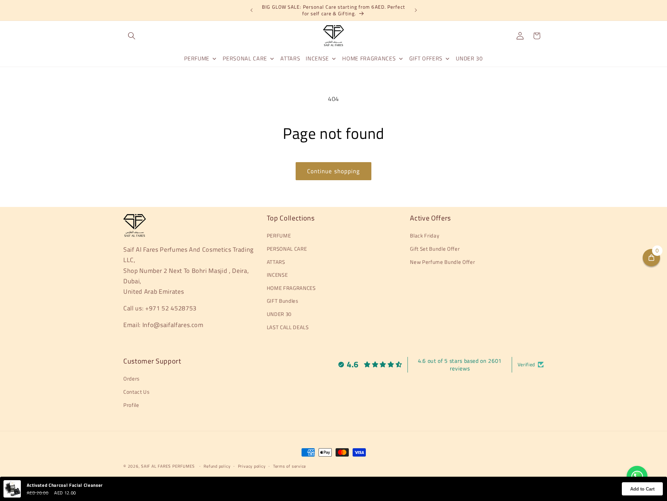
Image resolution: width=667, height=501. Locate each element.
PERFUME (279, 236)
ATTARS (276, 262)
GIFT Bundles (282, 301)
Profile (131, 405)
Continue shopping (333, 171)
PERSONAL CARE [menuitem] (245, 58)
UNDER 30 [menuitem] (469, 58)
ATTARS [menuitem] (290, 58)
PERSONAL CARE (287, 249)
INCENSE (277, 275)
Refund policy (217, 466)
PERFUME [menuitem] (196, 58)
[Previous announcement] (251, 10)
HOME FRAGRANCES (291, 288)
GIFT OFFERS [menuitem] (426, 58)
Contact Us (136, 392)
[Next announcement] (415, 10)
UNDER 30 (279, 314)
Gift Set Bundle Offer (435, 249)
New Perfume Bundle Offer (442, 262)
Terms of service (289, 466)
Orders (131, 379)
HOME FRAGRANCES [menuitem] (369, 58)
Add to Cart (642, 489)
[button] (131, 35)
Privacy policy (252, 466)
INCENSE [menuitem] (317, 58)
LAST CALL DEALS (288, 327)
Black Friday (424, 236)
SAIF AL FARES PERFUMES (168, 466)
